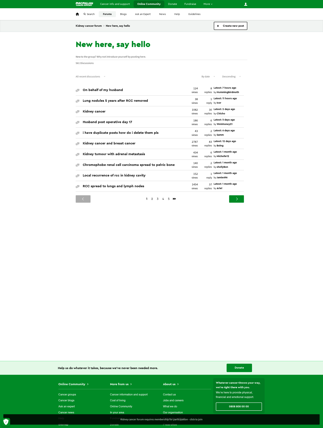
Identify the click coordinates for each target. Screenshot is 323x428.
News (162, 14)
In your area (117, 412)
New (230, 26)
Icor (219, 103)
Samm (220, 135)
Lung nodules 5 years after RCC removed (115, 100)
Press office (170, 424)
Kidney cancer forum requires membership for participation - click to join (161, 419)
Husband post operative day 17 (107, 122)
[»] (174, 198)
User (245, 4)
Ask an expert (66, 406)
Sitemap (63, 424)
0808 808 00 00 (239, 406)
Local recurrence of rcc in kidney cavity (114, 175)
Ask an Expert (143, 14)
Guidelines (194, 14)
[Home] (84, 4)
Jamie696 (222, 177)
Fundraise (190, 4)
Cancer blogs (66, 400)
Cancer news (66, 412)
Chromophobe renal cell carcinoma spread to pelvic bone (129, 165)
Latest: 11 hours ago (225, 98)
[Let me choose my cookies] (6, 422)
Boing (220, 145)
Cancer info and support (115, 4)
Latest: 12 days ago (225, 141)
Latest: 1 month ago (225, 152)
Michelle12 (223, 156)
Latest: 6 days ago (224, 130)
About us (169, 384)
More (207, 4)
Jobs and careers (173, 400)
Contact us (169, 394)
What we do (170, 406)
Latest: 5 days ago (224, 120)
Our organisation (173, 412)
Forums (107, 14)
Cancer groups (67, 394)
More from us (119, 384)
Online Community (149, 4)
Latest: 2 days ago (224, 109)
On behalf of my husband (103, 90)
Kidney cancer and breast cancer (109, 143)
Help (177, 14)
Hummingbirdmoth (228, 92)
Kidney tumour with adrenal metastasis (114, 154)
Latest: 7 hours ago (225, 88)
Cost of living (117, 400)
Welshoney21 (224, 124)
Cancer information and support (129, 394)
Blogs (123, 14)
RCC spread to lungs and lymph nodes (113, 186)
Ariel (219, 188)
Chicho (221, 113)
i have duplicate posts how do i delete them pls (120, 132)
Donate (172, 4)
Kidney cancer (94, 111)
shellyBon (222, 167)
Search (91, 14)
